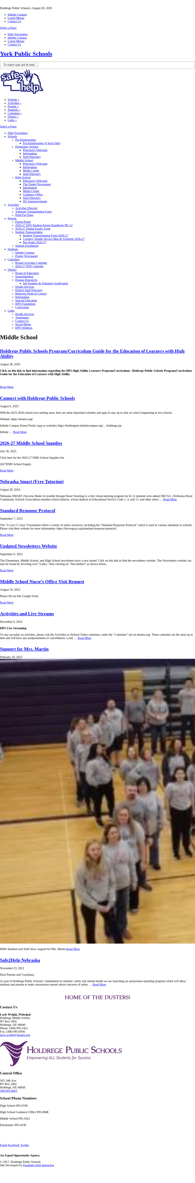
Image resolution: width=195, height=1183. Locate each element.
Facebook (14, 1145)
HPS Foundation (25, 303)
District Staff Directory (29, 290)
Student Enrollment (26, 245)
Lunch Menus (16, 18)
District (13, 116)
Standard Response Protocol (27, 510)
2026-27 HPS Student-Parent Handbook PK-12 (44, 225)
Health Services (24, 286)
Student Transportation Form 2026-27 (45, 235)
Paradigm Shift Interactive (38, 1165)
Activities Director (26, 208)
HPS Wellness (23, 327)
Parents (13, 106)
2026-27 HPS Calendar (29, 266)
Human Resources (26, 280)
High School (22, 177)
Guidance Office (33, 194)
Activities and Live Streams (27, 613)
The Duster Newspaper (37, 184)
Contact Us (14, 21)
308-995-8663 (8, 1090)
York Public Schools (26, 53)
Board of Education (27, 273)
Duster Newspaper (26, 256)
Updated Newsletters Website (28, 546)
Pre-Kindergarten (25, 139)
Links (12, 120)
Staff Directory (32, 157)
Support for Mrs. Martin (24, 648)
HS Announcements (35, 201)
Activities (14, 103)
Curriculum (22, 307)
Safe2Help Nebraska (20, 960)
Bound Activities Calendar (31, 262)
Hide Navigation (18, 34)
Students (14, 109)
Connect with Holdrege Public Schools (37, 398)
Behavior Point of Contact (31, 293)
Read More (7, 387)
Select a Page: (8, 27)
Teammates (22, 317)
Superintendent (24, 276)
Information (30, 153)
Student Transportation (28, 232)
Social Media (23, 324)
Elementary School (26, 146)
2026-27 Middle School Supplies (31, 443)
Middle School (24, 160)
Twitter (24, 1145)
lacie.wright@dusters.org (15, 1035)
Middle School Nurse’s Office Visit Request (42, 581)
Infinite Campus (17, 14)
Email (3, 1145)
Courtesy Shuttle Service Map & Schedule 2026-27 (54, 239)
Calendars (15, 113)
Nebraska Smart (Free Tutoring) (32, 481)
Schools (13, 99)
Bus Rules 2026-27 (34, 242)
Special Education (26, 300)
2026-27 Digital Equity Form (32, 228)
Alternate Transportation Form (33, 211)
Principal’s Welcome (35, 150)
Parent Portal (23, 221)
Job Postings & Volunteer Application (45, 283)
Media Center (31, 170)
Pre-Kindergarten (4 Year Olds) (41, 143)
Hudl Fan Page (24, 215)
